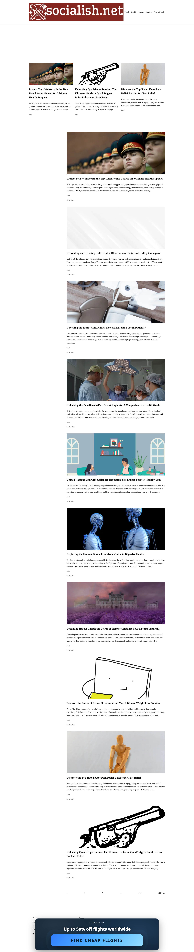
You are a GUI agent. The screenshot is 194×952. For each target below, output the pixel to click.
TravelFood (159, 12)
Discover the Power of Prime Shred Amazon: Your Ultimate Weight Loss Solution (113, 703)
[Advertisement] (97, 40)
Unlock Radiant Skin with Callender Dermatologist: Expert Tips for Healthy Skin (114, 479)
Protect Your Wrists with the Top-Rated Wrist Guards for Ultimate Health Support (48, 93)
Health (133, 12)
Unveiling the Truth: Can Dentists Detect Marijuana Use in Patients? (106, 327)
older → (161, 893)
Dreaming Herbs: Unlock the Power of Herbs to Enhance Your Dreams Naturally (113, 628)
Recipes (149, 12)
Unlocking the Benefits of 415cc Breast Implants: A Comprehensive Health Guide (113, 405)
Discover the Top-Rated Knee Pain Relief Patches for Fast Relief (104, 777)
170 (139, 893)
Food (127, 12)
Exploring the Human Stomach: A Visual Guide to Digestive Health (105, 554)
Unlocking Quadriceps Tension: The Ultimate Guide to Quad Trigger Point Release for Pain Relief (96, 93)
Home (141, 12)
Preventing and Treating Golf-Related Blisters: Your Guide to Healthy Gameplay (113, 253)
